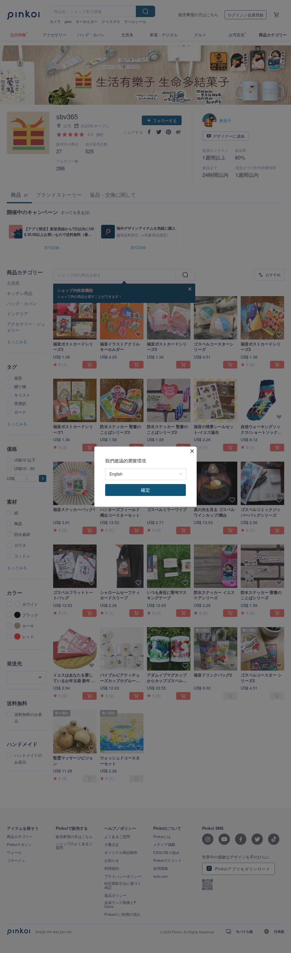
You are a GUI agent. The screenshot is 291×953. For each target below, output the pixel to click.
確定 (145, 490)
